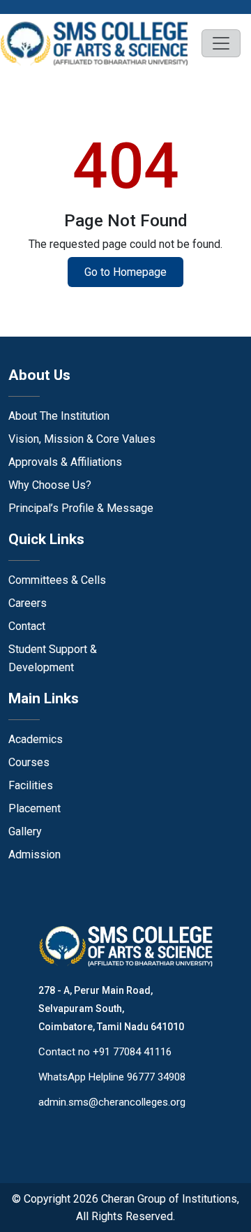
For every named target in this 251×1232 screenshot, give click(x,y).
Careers (27, 603)
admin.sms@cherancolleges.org (111, 1102)
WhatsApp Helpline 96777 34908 (111, 1077)
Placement (34, 808)
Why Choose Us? (49, 485)
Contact (26, 626)
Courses (29, 762)
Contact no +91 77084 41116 (105, 1052)
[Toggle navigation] (221, 43)
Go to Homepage (125, 272)
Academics (35, 739)
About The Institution (58, 416)
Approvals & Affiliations (65, 462)
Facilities (30, 785)
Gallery (25, 831)
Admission (34, 854)
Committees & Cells (57, 580)
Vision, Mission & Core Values (81, 439)
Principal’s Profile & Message (80, 508)
